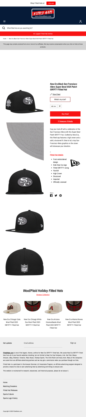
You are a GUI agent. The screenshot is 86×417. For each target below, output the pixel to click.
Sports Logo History (10, 398)
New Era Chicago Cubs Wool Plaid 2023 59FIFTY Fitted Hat (11, 322)
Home (5, 382)
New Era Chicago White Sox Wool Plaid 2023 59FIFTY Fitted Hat (32, 322)
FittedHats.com (17, 411)
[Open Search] (4, 28)
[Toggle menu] (4, 21)
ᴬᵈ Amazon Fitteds (65, 121)
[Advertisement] (43, 64)
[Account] (80, 20)
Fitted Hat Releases (10, 390)
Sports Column (8, 394)
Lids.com (51, 3)
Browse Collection (43, 294)
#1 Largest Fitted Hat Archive (42, 34)
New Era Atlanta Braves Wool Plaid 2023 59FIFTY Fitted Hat (74, 322)
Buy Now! (65, 114)
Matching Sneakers (10, 386)
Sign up (73, 343)
